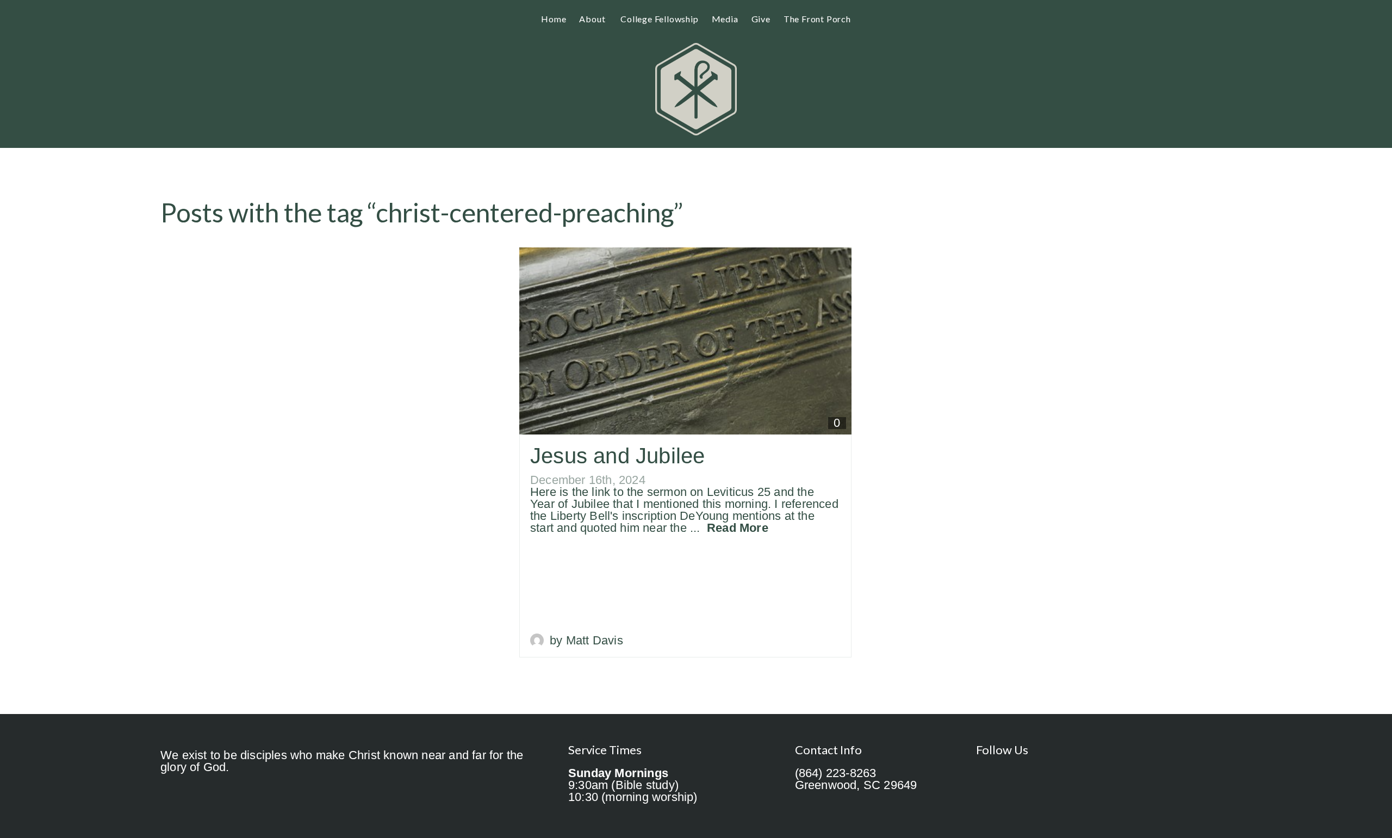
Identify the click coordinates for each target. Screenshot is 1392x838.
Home (553, 19)
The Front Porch (817, 19)
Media (725, 19)
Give (760, 19)
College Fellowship (659, 19)
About (593, 19)
